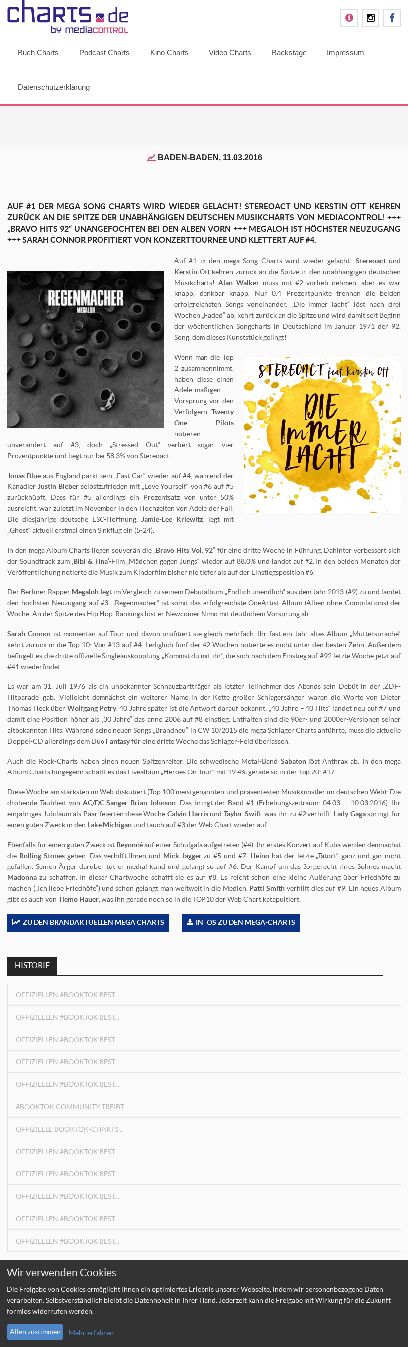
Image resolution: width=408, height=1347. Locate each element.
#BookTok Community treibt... (72, 1107)
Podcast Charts (104, 52)
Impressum (345, 52)
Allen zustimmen (35, 1332)
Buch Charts (38, 52)
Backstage (289, 52)
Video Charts (230, 52)
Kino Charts (169, 52)
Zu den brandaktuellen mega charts (93, 922)
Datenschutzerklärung (54, 87)
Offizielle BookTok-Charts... (69, 1129)
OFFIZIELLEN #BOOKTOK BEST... (67, 995)
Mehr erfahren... (93, 1333)
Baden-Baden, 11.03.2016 (210, 157)
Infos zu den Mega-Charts (245, 922)
